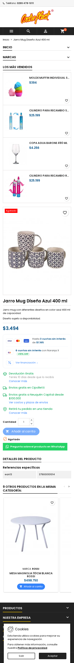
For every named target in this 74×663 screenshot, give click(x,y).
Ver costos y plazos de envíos (28, 402)
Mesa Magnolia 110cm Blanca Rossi (31, 574)
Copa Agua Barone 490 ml (48, 142)
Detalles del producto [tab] (22, 459)
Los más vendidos (17, 67)
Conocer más (18, 381)
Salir (21, 656)
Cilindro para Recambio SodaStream (49, 110)
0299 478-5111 (25, 3)
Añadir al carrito (20, 431)
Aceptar (53, 656)
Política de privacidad (32, 648)
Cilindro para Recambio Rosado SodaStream (49, 175)
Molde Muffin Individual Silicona (49, 77)
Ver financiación (26, 362)
